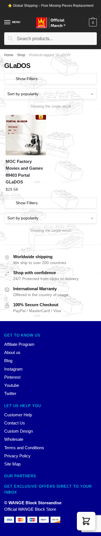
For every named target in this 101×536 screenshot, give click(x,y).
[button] (86, 521)
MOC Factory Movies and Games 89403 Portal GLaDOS (24, 171)
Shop (21, 55)
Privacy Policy (17, 455)
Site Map (12, 464)
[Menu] (7, 22)
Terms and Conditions (24, 447)
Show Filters (27, 78)
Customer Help (18, 414)
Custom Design (18, 431)
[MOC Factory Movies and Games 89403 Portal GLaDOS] (26, 135)
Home (8, 55)
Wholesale (13, 439)
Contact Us (14, 423)
